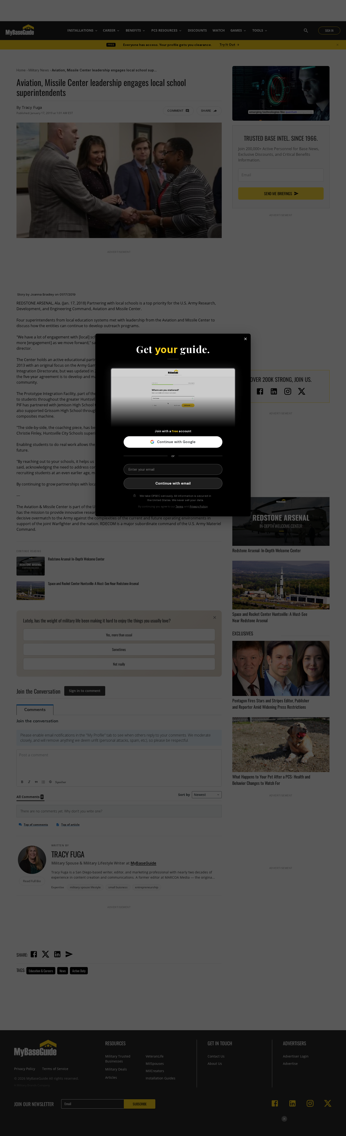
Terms (179, 506)
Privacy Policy (199, 506)
